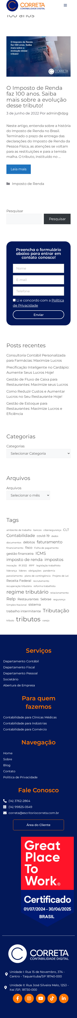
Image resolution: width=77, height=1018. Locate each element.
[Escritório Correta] (25, 5)
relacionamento (59, 592)
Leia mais (19, 169)
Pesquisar (14, 211)
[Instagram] (29, 998)
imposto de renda (24, 559)
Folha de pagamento (46, 548)
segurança (59, 599)
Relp (11, 598)
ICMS (41, 553)
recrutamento (41, 581)
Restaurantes (28, 599)
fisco (28, 548)
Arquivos (13, 488)
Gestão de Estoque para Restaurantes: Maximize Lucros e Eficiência (34, 408)
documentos (13, 542)
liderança (11, 570)
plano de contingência (37, 576)
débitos (29, 542)
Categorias (15, 446)
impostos (53, 559)
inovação (11, 565)
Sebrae (45, 599)
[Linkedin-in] (63, 998)
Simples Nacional (16, 604)
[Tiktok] (52, 998)
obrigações (34, 570)
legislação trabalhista (48, 565)
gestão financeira (20, 554)
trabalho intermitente (23, 611)
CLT (66, 530)
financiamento (14, 548)
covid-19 (43, 536)
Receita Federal (18, 581)
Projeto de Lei (60, 576)
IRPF (31, 565)
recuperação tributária (19, 586)
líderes (23, 570)
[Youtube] (40, 998)
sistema (34, 604)
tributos (28, 619)
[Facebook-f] (17, 998)
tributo (10, 620)
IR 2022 (23, 565)
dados (54, 536)
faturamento (49, 541)
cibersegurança (52, 530)
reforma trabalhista (44, 586)
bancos (37, 530)
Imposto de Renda (28, 184)
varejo (45, 620)
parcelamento (14, 576)
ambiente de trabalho (18, 530)
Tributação (56, 611)
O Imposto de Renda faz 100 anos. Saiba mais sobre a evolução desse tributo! (36, 97)
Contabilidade (20, 535)
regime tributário (27, 592)
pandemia (49, 570)
